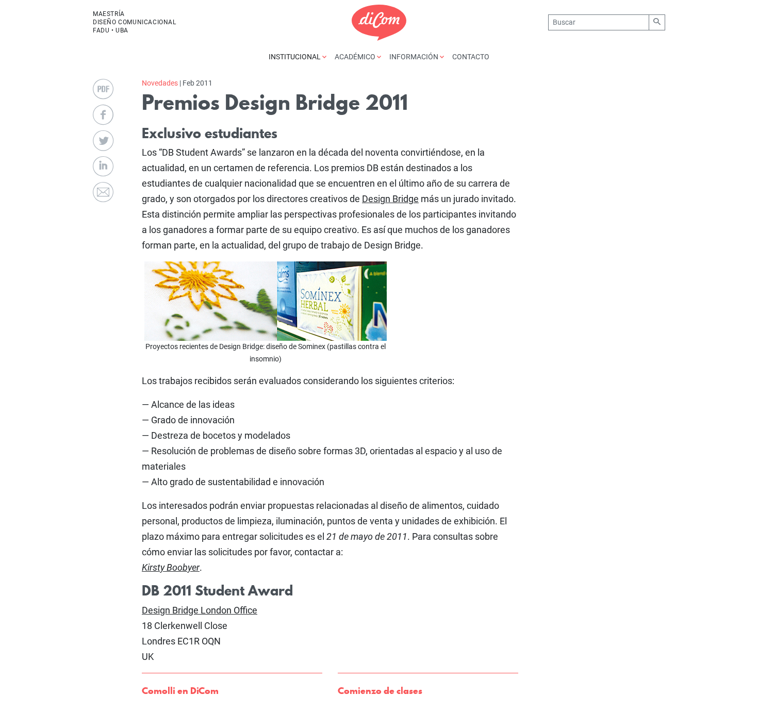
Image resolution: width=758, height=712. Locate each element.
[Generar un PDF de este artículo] (103, 89)
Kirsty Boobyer (171, 567)
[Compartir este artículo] (103, 115)
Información (414, 57)
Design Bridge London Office (199, 610)
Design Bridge (390, 198)
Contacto (470, 57)
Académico (356, 57)
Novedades (160, 83)
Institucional (295, 57)
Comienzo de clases (380, 690)
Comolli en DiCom (180, 690)
